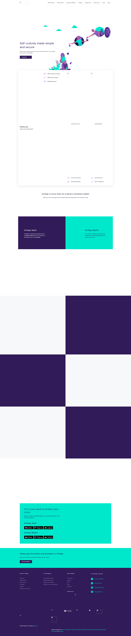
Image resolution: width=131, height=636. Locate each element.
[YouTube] (83, 595)
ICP (25, 383)
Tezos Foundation (66, 629)
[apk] (48, 527)
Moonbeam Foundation (86, 629)
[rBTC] (47, 391)
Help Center (70, 578)
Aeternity (36, 395)
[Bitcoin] (25, 367)
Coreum (47, 383)
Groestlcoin (58, 395)
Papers (91, 379)
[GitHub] (79, 595)
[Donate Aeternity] (93, 579)
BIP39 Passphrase (99, 181)
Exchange (22, 584)
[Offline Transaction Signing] (45, 74)
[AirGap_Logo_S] (24, 3)
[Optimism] (58, 379)
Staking (21, 586)
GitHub (84, 395)
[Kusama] (25, 391)
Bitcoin (25, 371)
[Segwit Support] (93, 124)
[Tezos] (36, 379)
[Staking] (34, 280)
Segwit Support (98, 124)
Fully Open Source (75, 124)
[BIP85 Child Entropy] (69, 182)
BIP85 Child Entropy (76, 181)
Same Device (23, 582)
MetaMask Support (51, 81)
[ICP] (25, 379)
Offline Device (23, 580)
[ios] (28, 527)
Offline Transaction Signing (53, 73)
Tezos (36, 383)
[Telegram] (71, 595)
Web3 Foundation (97, 629)
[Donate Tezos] (93, 583)
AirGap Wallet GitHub (48, 578)
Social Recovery (98, 177)
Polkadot (58, 371)
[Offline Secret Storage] (45, 78)
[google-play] (38, 527)
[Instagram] (68, 599)
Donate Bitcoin (99, 592)
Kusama (25, 395)
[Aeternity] (36, 391)
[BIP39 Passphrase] (93, 182)
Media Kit (69, 586)
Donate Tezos (98, 583)
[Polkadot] (58, 367)
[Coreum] (47, 379)
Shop (68, 584)
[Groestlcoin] (58, 391)
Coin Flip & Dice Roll (76, 177)
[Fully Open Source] (69, 124)
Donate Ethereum (99, 587)
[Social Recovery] (93, 178)
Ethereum (36, 371)
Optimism (58, 383)
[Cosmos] (47, 367)
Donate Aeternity (99, 579)
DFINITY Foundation (76, 629)
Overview (22, 578)
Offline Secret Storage (52, 77)
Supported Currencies (25, 588)
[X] (75, 595)
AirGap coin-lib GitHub (48, 582)
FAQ (68, 582)
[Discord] (67, 595)
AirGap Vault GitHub (48, 580)
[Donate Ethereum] (93, 587)
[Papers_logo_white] (25, 616)
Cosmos (47, 371)
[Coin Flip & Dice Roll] (69, 178)
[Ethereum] (36, 367)
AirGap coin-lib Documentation (50, 584)
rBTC (47, 395)
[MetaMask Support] (45, 81)
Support (69, 580)
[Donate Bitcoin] (93, 592)
